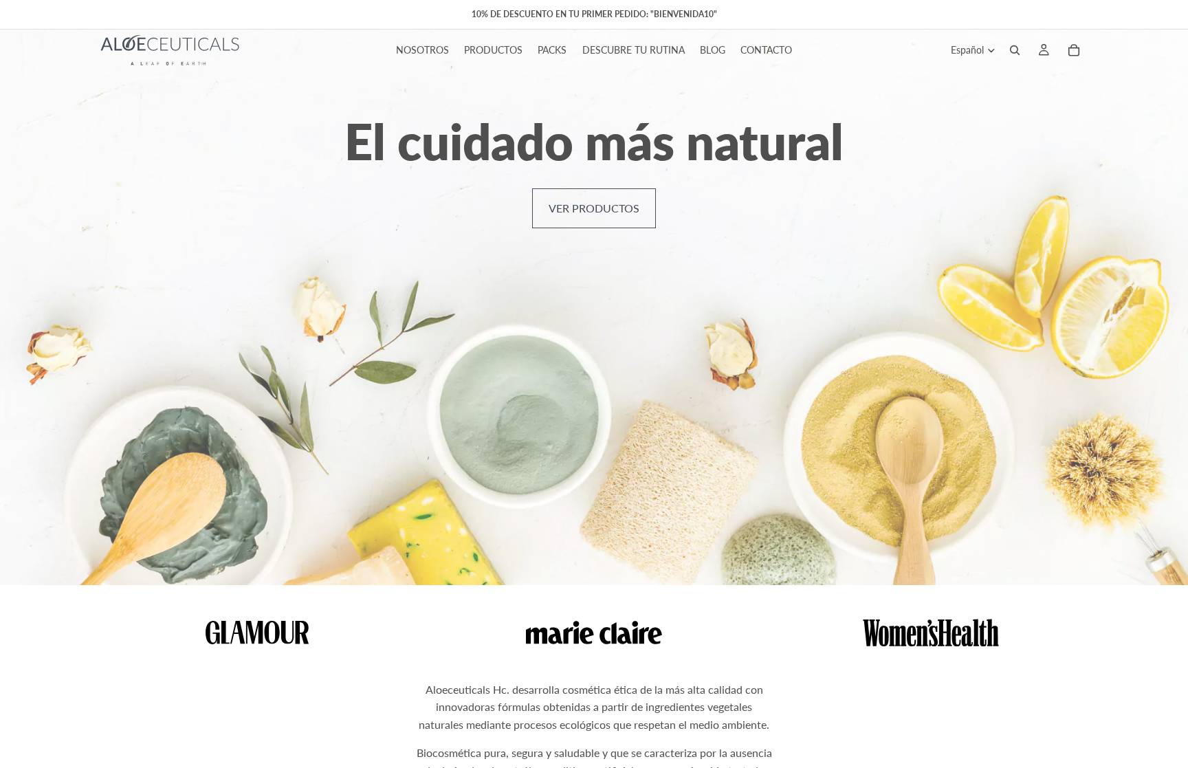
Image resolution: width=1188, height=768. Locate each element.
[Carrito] (1074, 50)
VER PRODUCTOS (594, 208)
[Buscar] (1015, 50)
